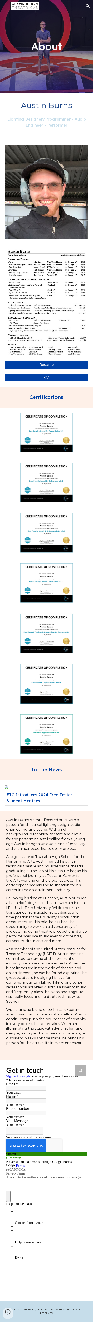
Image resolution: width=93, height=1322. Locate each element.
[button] (5, 6)
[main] (47, 46)
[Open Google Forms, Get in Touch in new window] (80, 1070)
